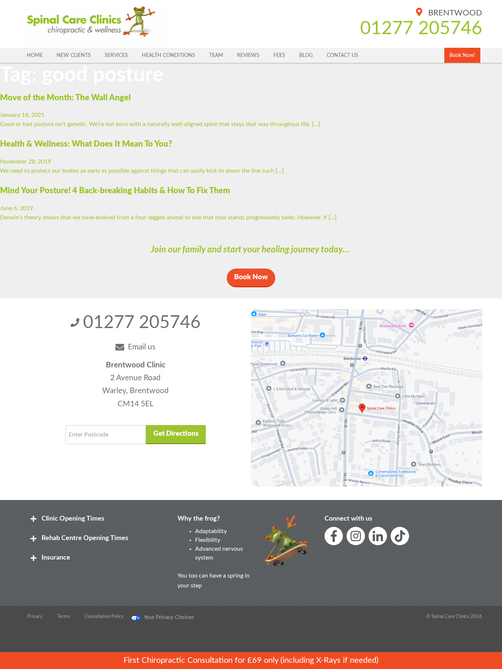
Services (116, 55)
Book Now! (462, 55)
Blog (306, 55)
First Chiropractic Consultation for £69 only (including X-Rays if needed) (251, 660)
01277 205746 (421, 28)
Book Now (251, 277)
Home (35, 55)
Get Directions (175, 433)
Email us (141, 347)
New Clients (74, 55)
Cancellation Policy (104, 616)
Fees (279, 55)
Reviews (248, 55)
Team (216, 55)
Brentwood (454, 13)
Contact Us (342, 55)
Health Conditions (168, 55)
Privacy (35, 616)
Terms (63, 616)
